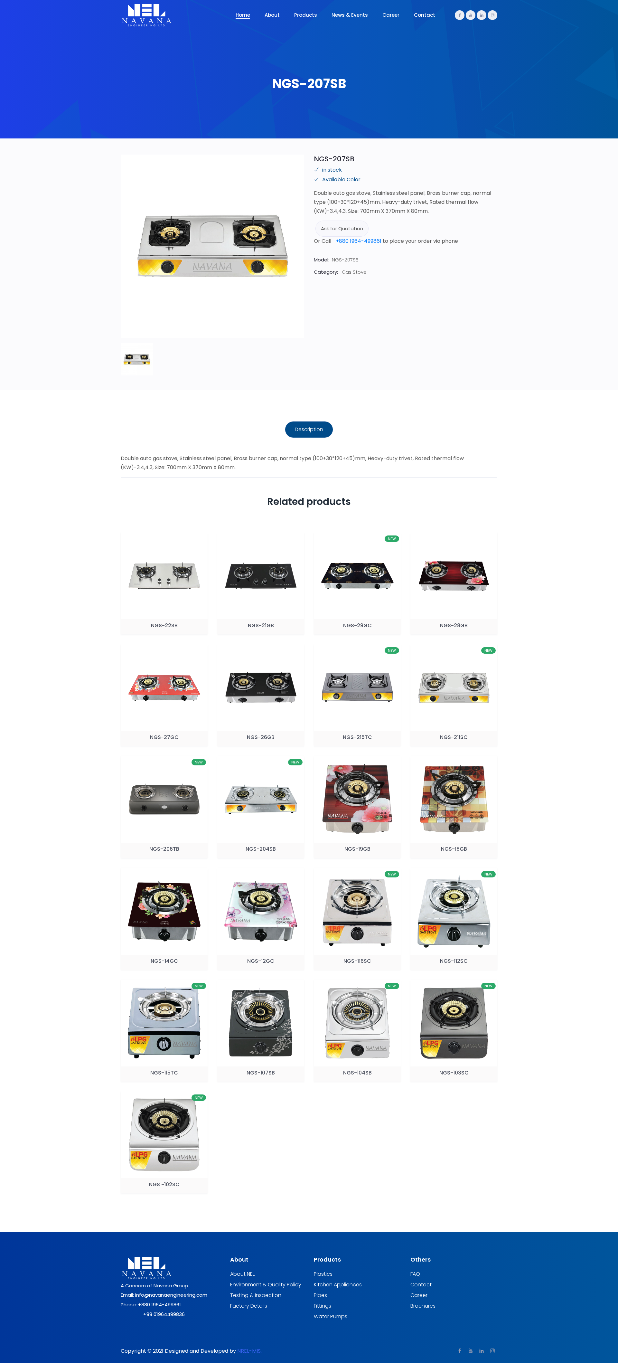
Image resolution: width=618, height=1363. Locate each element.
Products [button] (305, 15)
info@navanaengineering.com (171, 1295)
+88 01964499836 (164, 1314)
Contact (424, 15)
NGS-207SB (334, 159)
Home (243, 15)
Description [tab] (309, 429)
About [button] (272, 15)
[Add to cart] (156, 612)
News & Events (350, 15)
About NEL (242, 1274)
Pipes (320, 1295)
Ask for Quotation (342, 228)
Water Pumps (330, 1316)
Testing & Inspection (255, 1295)
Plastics (323, 1274)
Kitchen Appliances (338, 1285)
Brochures (422, 1306)
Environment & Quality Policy (265, 1285)
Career (390, 15)
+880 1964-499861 (358, 241)
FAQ (415, 1274)
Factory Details (248, 1306)
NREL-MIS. (249, 1351)
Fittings (322, 1306)
